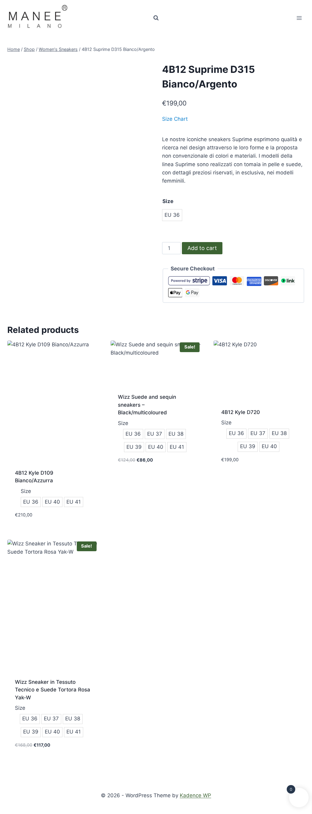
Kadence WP (195, 795)
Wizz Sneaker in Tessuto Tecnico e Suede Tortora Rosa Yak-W (52, 690)
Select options (137, 478)
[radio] (172, 215)
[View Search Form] (156, 17)
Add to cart (202, 248)
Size (167, 201)
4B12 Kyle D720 (240, 412)
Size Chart (175, 119)
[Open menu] (299, 18)
